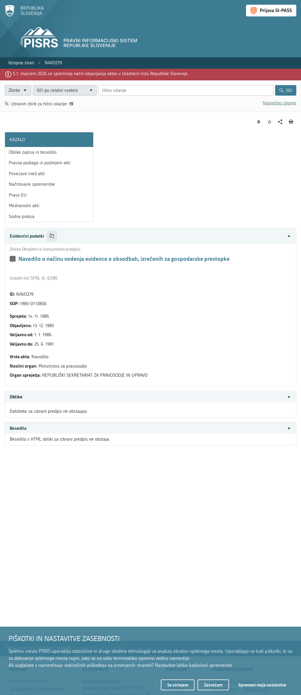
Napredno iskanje (279, 103)
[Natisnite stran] (291, 121)
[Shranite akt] (269, 121)
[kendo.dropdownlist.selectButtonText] (91, 90)
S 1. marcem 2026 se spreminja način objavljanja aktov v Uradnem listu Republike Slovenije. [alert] (101, 73)
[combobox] (65, 90)
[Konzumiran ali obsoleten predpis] (13, 259)
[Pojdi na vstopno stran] (24, 15)
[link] (21, 63)
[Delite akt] (280, 121)
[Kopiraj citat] (51, 236)
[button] (150, 236)
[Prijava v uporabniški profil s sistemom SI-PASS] (271, 10)
